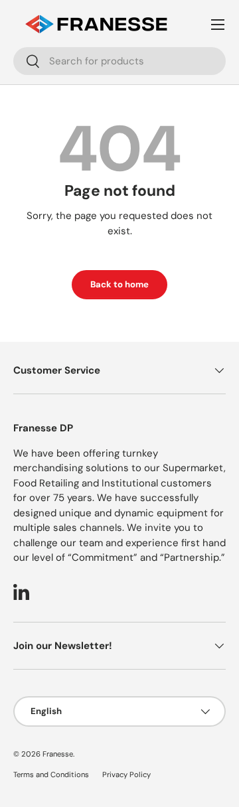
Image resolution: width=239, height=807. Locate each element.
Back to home (119, 284)
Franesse (57, 754)
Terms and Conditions (51, 774)
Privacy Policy (126, 774)
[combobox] (119, 61)
